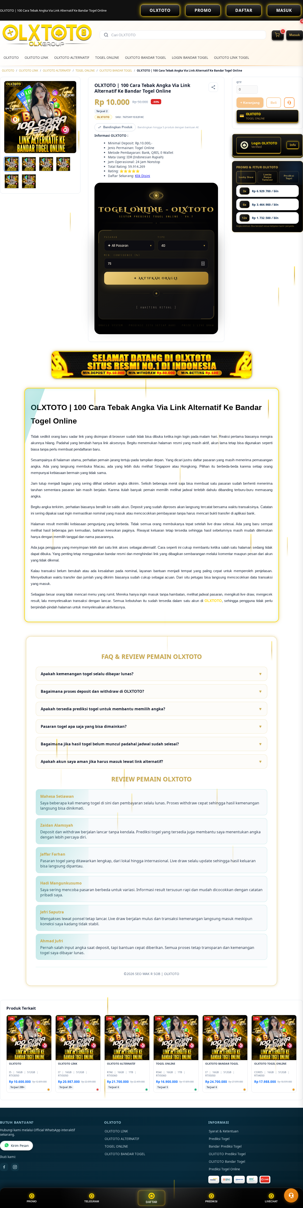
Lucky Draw (246, 177)
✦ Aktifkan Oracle (156, 278)
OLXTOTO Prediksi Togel (227, 1154)
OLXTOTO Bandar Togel (227, 1161)
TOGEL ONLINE (107, 57)
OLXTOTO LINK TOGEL (231, 57)
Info (293, 145)
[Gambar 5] (11, 181)
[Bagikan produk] (213, 87)
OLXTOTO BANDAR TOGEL (145, 57)
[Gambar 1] (11, 164)
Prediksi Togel (289, 177)
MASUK (284, 10)
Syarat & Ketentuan (223, 1131)
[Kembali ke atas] (292, 1184)
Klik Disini (142, 175)
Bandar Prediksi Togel (225, 1146)
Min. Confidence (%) (122, 255)
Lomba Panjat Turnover (267, 177)
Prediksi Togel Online (224, 1169)
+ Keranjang (250, 103)
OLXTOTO (160, 10)
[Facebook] (4, 1167)
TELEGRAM (91, 1201)
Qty (239, 82)
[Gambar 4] (63, 164)
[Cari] (106, 34)
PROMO (203, 10)
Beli (274, 103)
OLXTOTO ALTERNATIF (71, 57)
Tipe (161, 237)
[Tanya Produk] (289, 102)
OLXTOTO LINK (36, 57)
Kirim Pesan (20, 1146)
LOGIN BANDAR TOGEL (190, 57)
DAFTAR (243, 10)
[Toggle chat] (291, 1195)
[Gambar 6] (28, 181)
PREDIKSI (211, 1201)
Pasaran (110, 237)
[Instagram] (15, 1167)
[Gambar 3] (46, 164)
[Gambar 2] (28, 164)
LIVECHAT (271, 1201)
